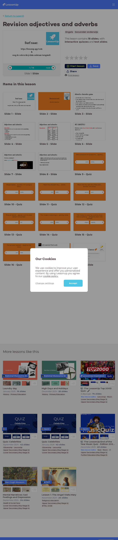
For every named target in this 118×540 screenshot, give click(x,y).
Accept (73, 283)
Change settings (44, 283)
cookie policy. (50, 276)
